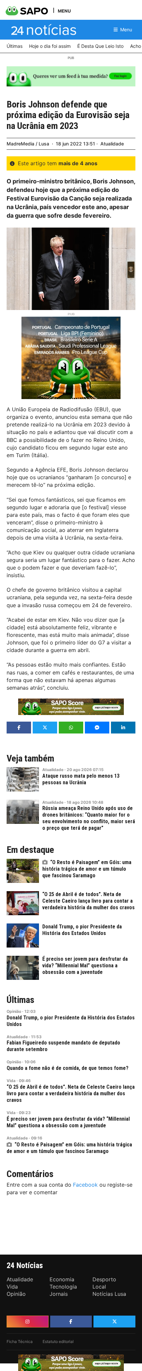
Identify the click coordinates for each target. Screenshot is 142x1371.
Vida (11, 1080)
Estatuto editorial (58, 1341)
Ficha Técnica (20, 1341)
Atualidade (112, 143)
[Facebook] (71, 1321)
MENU (64, 10)
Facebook (85, 1184)
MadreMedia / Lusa (28, 143)
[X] (114, 1321)
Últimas (20, 1000)
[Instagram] (28, 1321)
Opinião (14, 1011)
